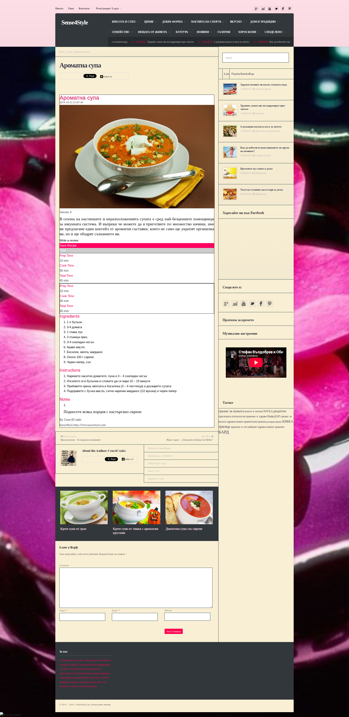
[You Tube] (269, 8)
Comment (64, 565)
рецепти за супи (156, 478)
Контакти (82, 8)
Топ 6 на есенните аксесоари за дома (261, 189)
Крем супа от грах (73, 528)
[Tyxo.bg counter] (10, 714)
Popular (235, 74)
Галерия (224, 32)
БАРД (224, 432)
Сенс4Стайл (117, 450)
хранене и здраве (256, 416)
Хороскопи (245, 32)
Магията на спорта (204, 22)
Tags (251, 74)
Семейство (118, 32)
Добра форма (170, 22)
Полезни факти (263, 88)
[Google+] (256, 8)
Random (245, 74)
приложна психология (232, 416)
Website (168, 610)
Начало (59, 8)
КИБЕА (287, 421)
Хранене (260, 113)
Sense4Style (74, 22)
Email (116, 610)
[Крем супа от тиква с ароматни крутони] (136, 523)
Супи (69, 51)
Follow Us (107, 76)
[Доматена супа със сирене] (189, 523)
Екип (71, 8)
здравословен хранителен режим (246, 421)
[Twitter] (276, 8)
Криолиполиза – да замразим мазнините (81, 439)
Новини (201, 32)
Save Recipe (68, 245)
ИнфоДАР (273, 416)
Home (62, 51)
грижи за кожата (231, 410)
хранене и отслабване (244, 427)
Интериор (261, 172)
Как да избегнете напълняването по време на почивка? (283, 41)
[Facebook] (283, 8)
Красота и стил (121, 22)
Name (63, 610)
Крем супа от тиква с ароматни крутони (135, 530)
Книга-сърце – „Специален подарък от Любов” (190, 439)
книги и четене (254, 411)
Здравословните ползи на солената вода (263, 84)
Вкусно (234, 22)
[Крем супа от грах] (84, 523)
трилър (224, 426)
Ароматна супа (80, 65)
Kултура (180, 32)
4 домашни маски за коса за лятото (217, 41)
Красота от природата (268, 130)
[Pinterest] (289, 8)
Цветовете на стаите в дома (256, 168)
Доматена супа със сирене (184, 528)
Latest (227, 74)
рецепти (279, 410)
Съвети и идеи (263, 155)
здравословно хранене (271, 427)
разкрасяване (274, 421)
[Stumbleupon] (263, 8)
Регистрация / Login (106, 8)
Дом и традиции (260, 22)
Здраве (147, 22)
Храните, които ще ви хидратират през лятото (157, 41)
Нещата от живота (150, 32)
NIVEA (268, 411)
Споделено (271, 32)
